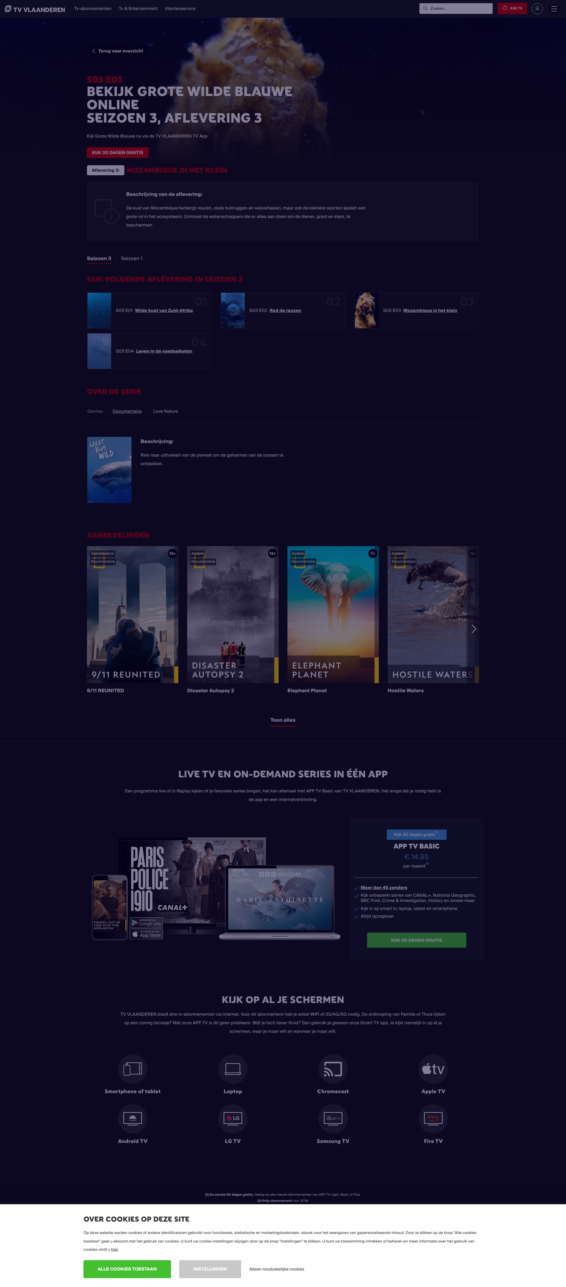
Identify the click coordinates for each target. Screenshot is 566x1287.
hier (114, 1249)
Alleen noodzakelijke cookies (276, 1269)
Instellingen (210, 1269)
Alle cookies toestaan (127, 1269)
